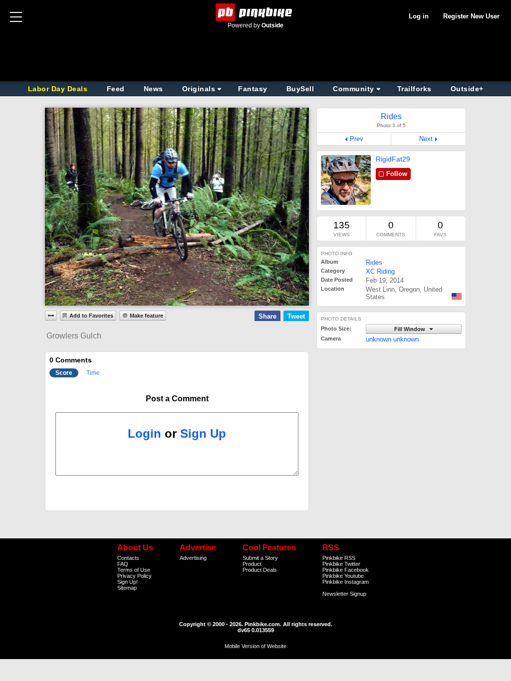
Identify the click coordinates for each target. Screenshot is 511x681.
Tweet (296, 316)
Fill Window (410, 329)
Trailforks (414, 89)
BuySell (300, 89)
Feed (116, 89)
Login (144, 433)
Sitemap (127, 588)
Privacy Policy (134, 576)
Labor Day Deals (59, 89)
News (153, 89)
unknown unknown (392, 339)
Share (267, 316)
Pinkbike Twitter (341, 564)
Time (93, 372)
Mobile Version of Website (255, 646)
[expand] (51, 316)
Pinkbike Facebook (345, 570)
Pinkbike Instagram (345, 582)
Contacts (128, 558)
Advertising (193, 558)
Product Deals (260, 570)
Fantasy (252, 89)
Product (252, 564)
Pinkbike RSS (338, 558)
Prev (356, 139)
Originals (199, 89)
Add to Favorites (91, 316)
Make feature (146, 316)
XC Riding (380, 271)
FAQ (122, 564)
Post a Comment (177, 398)
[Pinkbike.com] (255, 12)
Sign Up (203, 433)
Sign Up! (127, 582)
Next (426, 139)
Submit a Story (260, 558)
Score (63, 372)
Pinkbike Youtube (343, 576)
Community (353, 89)
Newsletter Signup (344, 594)
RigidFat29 (393, 159)
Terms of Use (133, 570)
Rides (374, 262)
